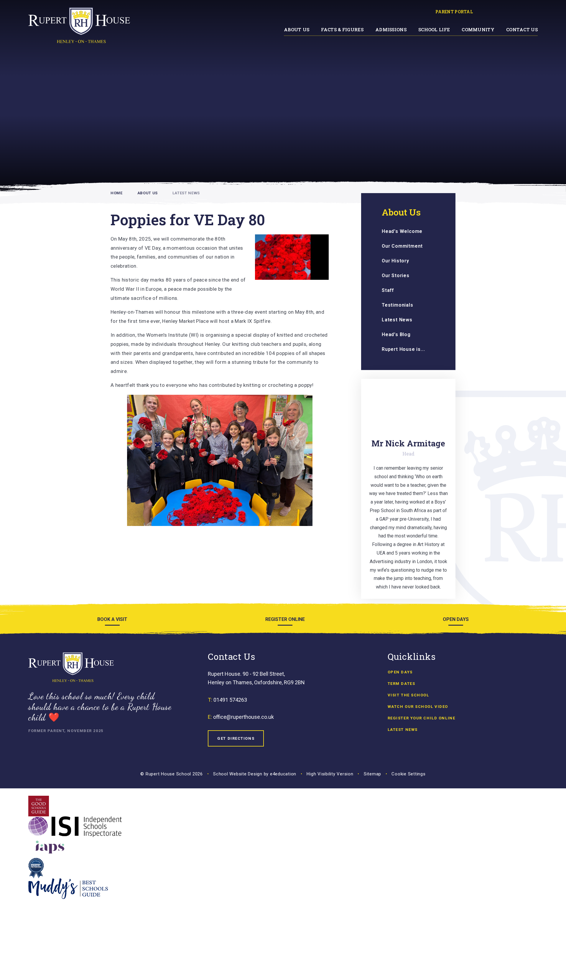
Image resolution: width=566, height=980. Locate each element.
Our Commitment (402, 246)
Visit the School (408, 695)
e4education (283, 774)
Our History (395, 261)
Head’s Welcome (402, 231)
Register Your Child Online (421, 718)
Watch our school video (418, 706)
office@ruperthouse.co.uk (243, 717)
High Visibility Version (330, 774)
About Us (147, 193)
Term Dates (401, 683)
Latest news (403, 729)
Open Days (400, 672)
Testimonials (397, 305)
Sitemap (372, 774)
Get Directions (235, 738)
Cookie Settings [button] (408, 774)
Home (117, 193)
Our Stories (395, 275)
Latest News (186, 193)
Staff (388, 290)
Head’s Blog (396, 334)
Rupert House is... (403, 349)
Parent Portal (454, 11)
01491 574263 (230, 700)
